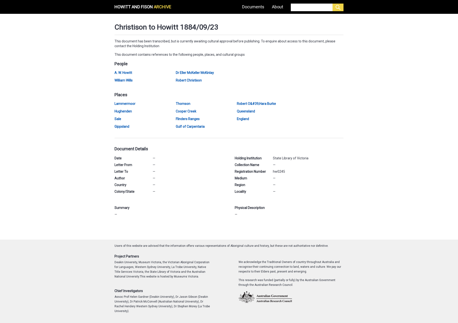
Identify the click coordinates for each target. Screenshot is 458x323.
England (243, 119)
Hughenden (123, 111)
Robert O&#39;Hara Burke (256, 104)
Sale (117, 119)
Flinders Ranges (188, 119)
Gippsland (121, 126)
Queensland (246, 111)
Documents (253, 6)
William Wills (123, 80)
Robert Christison (189, 80)
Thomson (183, 104)
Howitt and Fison (142, 6)
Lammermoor (124, 104)
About (277, 6)
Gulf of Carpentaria (190, 126)
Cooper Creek (186, 111)
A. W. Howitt (123, 73)
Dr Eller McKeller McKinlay (195, 73)
